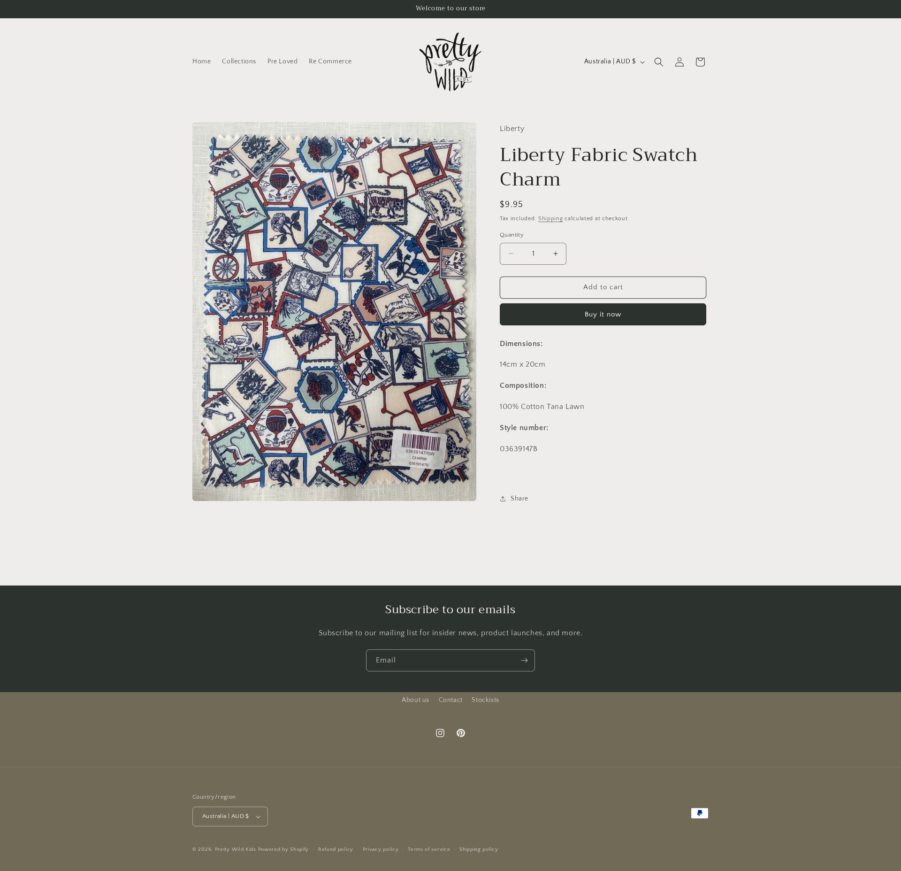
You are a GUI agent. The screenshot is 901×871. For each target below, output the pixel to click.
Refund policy (335, 849)
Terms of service (429, 849)
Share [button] (519, 498)
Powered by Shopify (283, 849)
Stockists (485, 700)
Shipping (550, 219)
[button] (659, 62)
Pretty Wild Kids (235, 849)
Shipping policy (478, 849)
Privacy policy (381, 849)
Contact (451, 700)
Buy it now (603, 314)
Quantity (512, 234)
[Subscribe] (524, 660)
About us (415, 700)
